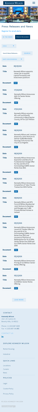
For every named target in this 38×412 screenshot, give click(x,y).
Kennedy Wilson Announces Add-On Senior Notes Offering (24, 96)
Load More (19, 300)
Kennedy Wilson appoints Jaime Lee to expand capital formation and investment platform (23, 74)
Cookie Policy (8, 389)
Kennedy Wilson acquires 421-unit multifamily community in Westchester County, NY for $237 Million (24, 116)
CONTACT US (7, 333)
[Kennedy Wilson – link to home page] (14, 3)
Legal (5, 383)
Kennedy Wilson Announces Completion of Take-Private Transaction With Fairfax (24, 185)
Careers (6, 369)
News (5, 373)
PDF (15, 83)
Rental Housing (8, 349)
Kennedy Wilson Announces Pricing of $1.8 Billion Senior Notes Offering (24, 263)
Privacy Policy (8, 394)
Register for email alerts (11, 31)
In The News (7, 37)
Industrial (6, 354)
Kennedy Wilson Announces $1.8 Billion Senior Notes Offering (24, 282)
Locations (7, 366)
